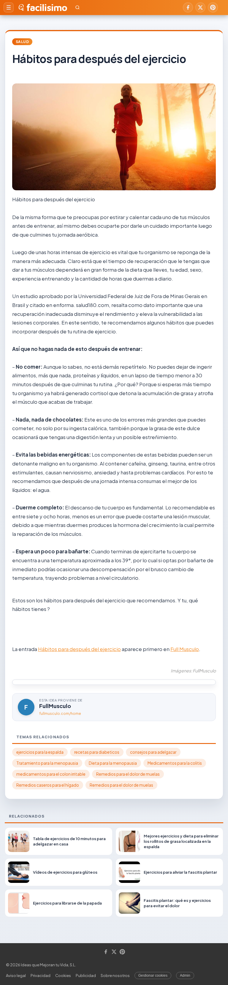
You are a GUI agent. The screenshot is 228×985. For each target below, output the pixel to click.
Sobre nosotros (115, 975)
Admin (185, 975)
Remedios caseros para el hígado (47, 785)
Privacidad (40, 975)
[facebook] (188, 7)
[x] (200, 7)
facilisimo (46, 7)
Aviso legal (16, 975)
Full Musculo (184, 649)
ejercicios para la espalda (40, 752)
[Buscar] (77, 7)
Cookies (63, 975)
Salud (22, 41)
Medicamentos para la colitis (175, 763)
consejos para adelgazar (153, 752)
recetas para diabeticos (96, 752)
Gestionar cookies (152, 975)
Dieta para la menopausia (113, 763)
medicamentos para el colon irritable (51, 774)
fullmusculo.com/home (60, 713)
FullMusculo (55, 705)
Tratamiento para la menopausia (47, 763)
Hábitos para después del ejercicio (79, 649)
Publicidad (86, 975)
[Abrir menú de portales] (9, 7)
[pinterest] (213, 7)
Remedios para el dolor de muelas (128, 774)
